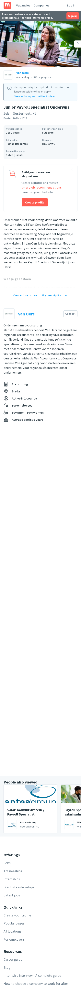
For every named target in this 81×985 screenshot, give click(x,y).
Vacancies (23, 5)
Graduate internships (19, 887)
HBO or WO (48, 144)
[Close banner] (72, 170)
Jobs (7, 863)
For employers (14, 939)
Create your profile (17, 915)
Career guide (13, 959)
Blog (7, 967)
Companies (41, 5)
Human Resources (17, 144)
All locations (12, 931)
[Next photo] (73, 44)
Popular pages (14, 923)
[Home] (7, 5)
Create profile (34, 202)
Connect (70, 313)
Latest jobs (12, 895)
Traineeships (13, 871)
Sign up (72, 16)
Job (6, 113)
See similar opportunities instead (34, 96)
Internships (12, 879)
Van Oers (22, 73)
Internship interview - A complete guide (32, 975)
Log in (71, 5)
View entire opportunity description (38, 295)
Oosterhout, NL (25, 113)
